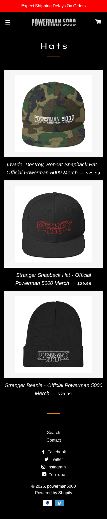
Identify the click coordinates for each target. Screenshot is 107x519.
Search (53, 432)
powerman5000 (61, 486)
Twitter (56, 459)
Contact (53, 440)
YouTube (56, 474)
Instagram (56, 467)
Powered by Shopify (53, 493)
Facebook (56, 452)
